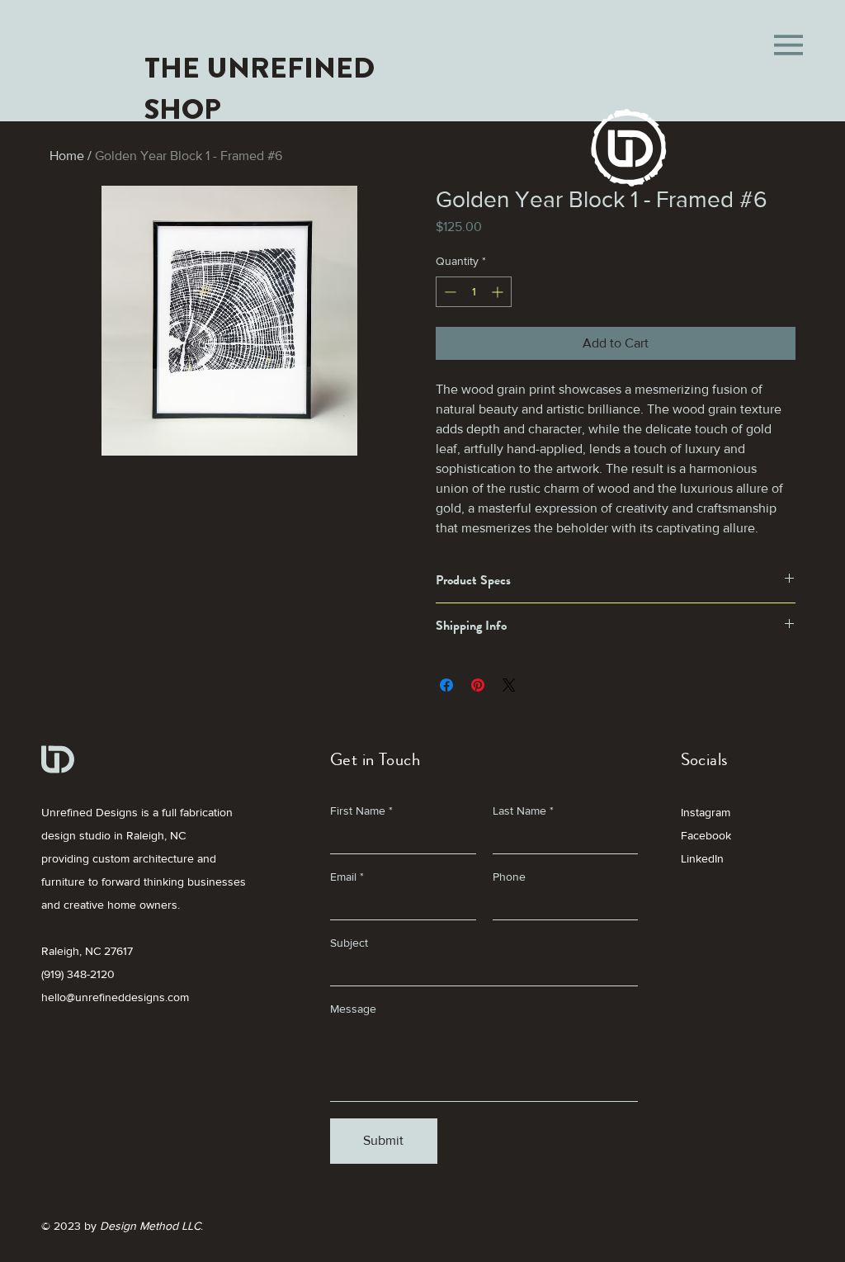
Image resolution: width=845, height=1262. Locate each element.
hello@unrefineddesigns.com (115, 997)
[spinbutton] (474, 291)
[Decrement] (448, 291)
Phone (509, 876)
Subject (349, 942)
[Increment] (499, 291)
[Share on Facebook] (446, 685)
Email (343, 876)
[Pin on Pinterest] (478, 685)
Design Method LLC (150, 1225)
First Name (357, 810)
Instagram (705, 812)
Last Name (519, 810)
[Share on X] (509, 685)
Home (67, 156)
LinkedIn (702, 858)
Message (353, 1008)
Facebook (706, 835)
